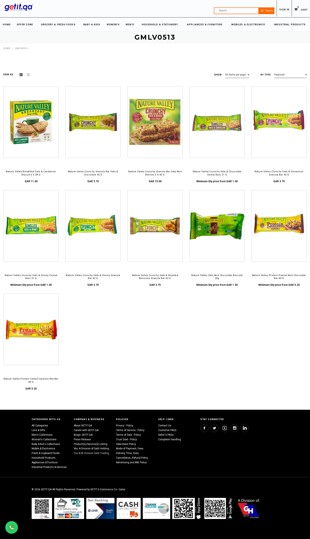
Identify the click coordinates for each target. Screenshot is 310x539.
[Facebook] (204, 428)
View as (8, 74)
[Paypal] (42, 508)
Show (218, 74)
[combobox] (244, 11)
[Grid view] (21, 74)
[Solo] (218, 508)
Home (6, 48)
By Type (265, 74)
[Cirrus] (248, 508)
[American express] (129, 508)
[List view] (28, 74)
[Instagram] (235, 428)
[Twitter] (214, 428)
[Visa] (69, 508)
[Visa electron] (156, 508)
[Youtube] (224, 428)
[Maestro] (187, 508)
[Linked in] (245, 428)
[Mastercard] (100, 508)
